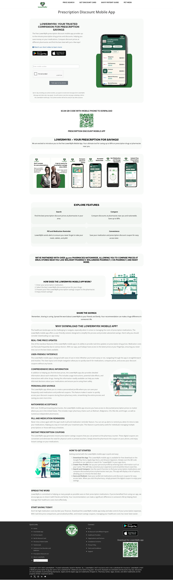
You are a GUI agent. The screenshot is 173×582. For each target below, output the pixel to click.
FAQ (89, 528)
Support (90, 551)
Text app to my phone (58, 83)
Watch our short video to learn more (48, 47)
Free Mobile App (38, 532)
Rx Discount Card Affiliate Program (98, 532)
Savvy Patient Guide (110, 2)
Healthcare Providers (94, 535)
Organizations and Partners (96, 538)
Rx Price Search (37, 535)
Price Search (68, 2)
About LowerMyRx (39, 557)
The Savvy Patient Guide (40, 541)
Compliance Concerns (94, 541)
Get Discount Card (87, 2)
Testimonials (37, 545)
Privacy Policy (92, 545)
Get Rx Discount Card (39, 538)
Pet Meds (128, 2)
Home (35, 528)
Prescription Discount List (41, 554)
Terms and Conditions (94, 548)
